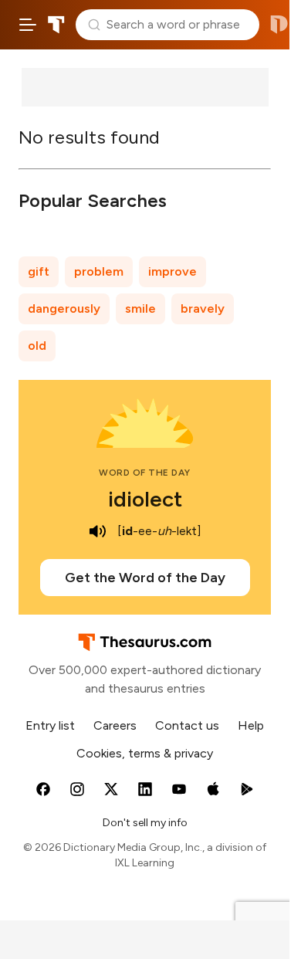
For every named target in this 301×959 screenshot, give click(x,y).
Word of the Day (145, 472)
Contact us (187, 725)
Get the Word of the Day (145, 577)
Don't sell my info (145, 822)
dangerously (64, 308)
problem (98, 271)
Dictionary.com (279, 24)
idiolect (145, 499)
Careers (115, 725)
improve (172, 271)
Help (251, 725)
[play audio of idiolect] (97, 531)
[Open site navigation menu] (28, 24)
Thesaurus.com (56, 24)
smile (140, 308)
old (37, 345)
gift (38, 271)
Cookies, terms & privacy (144, 753)
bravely (203, 308)
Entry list (50, 725)
